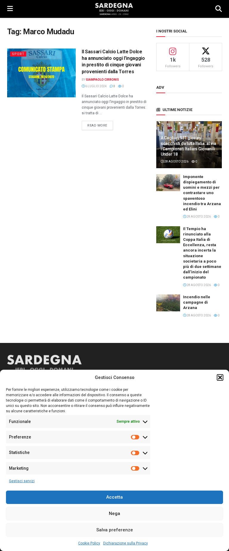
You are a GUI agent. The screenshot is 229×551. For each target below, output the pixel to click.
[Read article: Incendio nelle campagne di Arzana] (168, 302)
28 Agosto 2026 (176, 161)
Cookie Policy (89, 543)
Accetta (114, 497)
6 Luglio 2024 (96, 86)
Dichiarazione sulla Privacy (125, 543)
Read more (100, 125)
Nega (114, 513)
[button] (220, 377)
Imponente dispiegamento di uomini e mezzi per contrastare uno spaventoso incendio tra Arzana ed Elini (202, 192)
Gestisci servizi (22, 481)
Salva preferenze (114, 530)
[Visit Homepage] (114, 9)
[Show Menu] (10, 9)
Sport (18, 54)
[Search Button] (218, 9)
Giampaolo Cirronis (102, 79)
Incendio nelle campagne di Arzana (196, 302)
